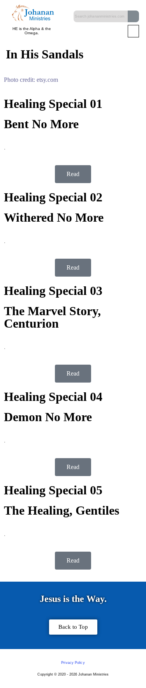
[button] (133, 31)
